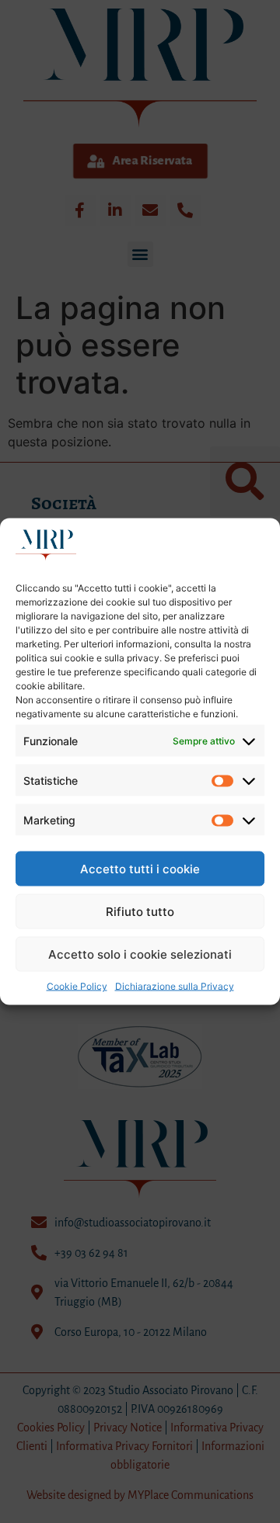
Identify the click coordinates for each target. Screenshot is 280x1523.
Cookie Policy (77, 986)
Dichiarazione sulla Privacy (174, 986)
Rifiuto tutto (140, 911)
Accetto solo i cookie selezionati (140, 953)
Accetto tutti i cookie (140, 868)
